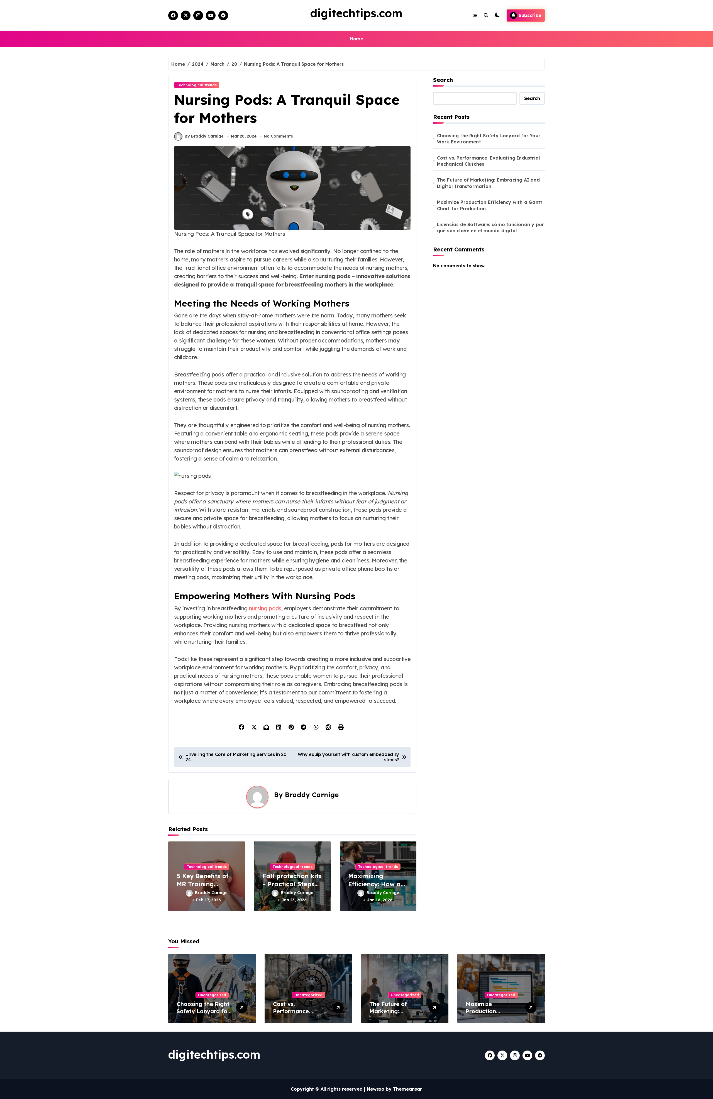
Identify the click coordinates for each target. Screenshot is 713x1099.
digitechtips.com (356, 13)
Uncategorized (212, 995)
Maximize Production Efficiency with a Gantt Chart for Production (490, 205)
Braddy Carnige (312, 794)
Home (356, 38)
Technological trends (197, 85)
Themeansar (407, 1089)
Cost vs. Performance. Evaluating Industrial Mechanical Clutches (488, 161)
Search (443, 79)
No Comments (278, 136)
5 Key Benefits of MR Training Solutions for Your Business (204, 888)
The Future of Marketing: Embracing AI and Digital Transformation (488, 183)
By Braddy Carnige (204, 136)
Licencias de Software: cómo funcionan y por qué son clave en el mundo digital (490, 227)
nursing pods (265, 608)
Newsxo (375, 1089)
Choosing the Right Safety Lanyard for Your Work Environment (488, 139)
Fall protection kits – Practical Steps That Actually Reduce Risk (292, 888)
